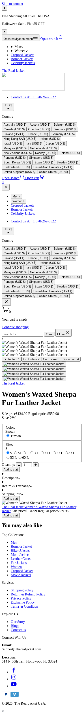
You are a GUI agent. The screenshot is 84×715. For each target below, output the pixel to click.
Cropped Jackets (22, 55)
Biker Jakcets (20, 550)
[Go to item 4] (34, 378)
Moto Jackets (20, 555)
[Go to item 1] (34, 364)
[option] (15, 124)
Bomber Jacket (21, 546)
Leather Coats (20, 559)
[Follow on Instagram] (14, 679)
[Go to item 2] (34, 369)
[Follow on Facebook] (14, 672)
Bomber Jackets (22, 59)
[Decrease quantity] (19, 464)
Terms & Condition (24, 606)
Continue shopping (15, 327)
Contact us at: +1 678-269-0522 (33, 97)
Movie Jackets (21, 575)
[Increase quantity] (36, 464)
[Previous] (4, 8)
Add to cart (11, 469)
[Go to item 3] (34, 373)
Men (18, 47)
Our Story (18, 622)
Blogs (15, 626)
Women (20, 51)
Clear (49, 334)
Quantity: (8, 464)
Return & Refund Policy (28, 594)
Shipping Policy (22, 590)
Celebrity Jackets (23, 63)
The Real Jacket (13, 383)
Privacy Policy (21, 598)
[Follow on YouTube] (14, 686)
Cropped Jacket (22, 571)
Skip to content (12, 4)
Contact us (18, 630)
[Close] (6, 187)
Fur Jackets (19, 563)
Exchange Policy (23, 602)
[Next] (4, 31)
